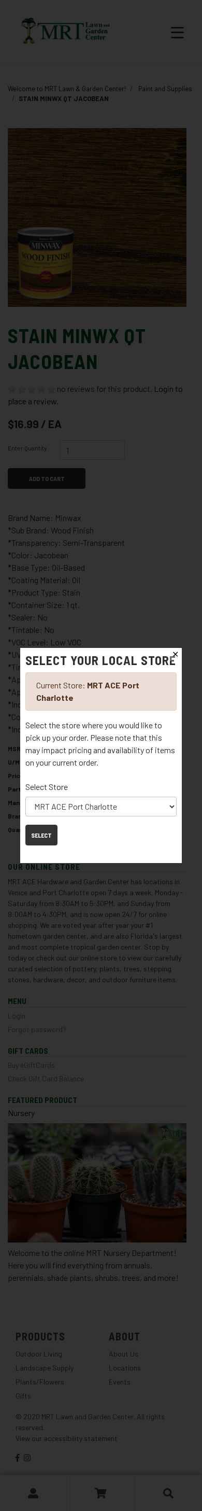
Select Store (46, 787)
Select (41, 835)
